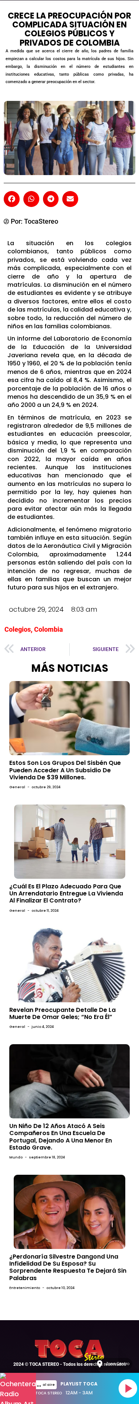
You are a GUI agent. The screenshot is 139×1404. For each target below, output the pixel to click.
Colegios (17, 629)
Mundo (16, 1157)
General (17, 787)
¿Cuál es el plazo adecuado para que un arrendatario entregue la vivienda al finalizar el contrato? (66, 893)
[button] (12, 199)
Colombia (48, 629)
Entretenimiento (24, 1288)
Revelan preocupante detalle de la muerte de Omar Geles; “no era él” (62, 1013)
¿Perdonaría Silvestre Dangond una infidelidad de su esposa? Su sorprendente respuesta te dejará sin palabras (67, 1267)
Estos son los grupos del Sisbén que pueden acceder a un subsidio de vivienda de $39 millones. (65, 770)
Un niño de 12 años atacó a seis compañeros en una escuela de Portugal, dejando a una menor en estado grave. (60, 1137)
